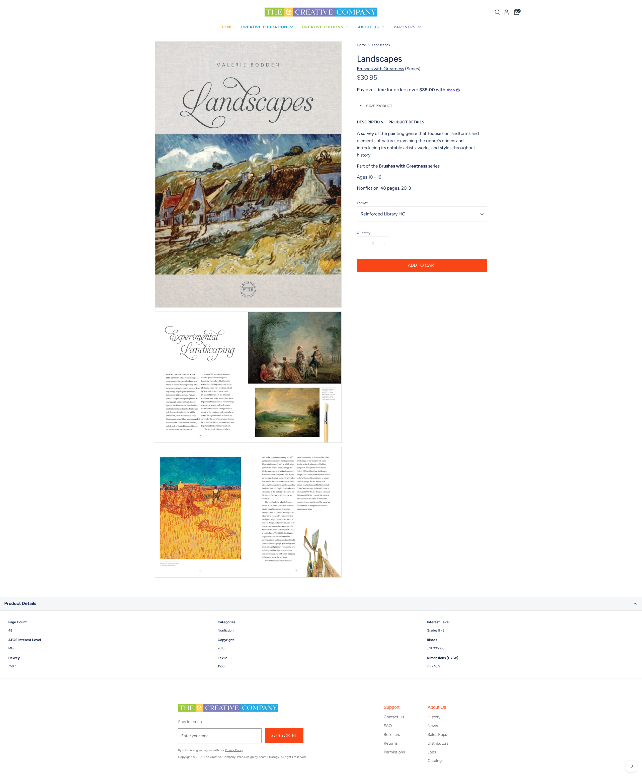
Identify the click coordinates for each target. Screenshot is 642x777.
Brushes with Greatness (380, 69)
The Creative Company (219, 757)
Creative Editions (323, 27)
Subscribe (284, 735)
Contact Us (394, 717)
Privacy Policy (234, 750)
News (433, 725)
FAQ (388, 725)
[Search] (497, 12)
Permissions (394, 752)
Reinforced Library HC (383, 214)
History (434, 717)
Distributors (438, 743)
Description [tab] (370, 122)
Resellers (392, 734)
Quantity (363, 233)
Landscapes (381, 45)
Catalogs (435, 760)
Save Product (378, 106)
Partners (405, 27)
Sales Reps (437, 734)
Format (362, 203)
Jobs (432, 752)
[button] (321, 604)
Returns (390, 743)
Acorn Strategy (269, 757)
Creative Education (265, 27)
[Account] (506, 12)
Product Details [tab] (406, 122)
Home (226, 27)
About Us (369, 27)
